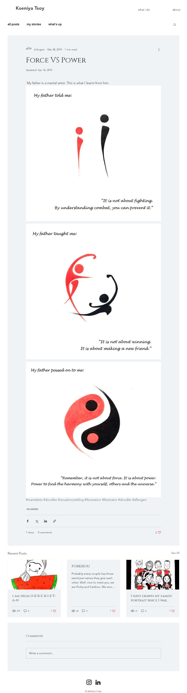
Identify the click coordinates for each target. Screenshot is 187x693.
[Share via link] (54, 521)
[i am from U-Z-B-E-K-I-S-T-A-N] (34, 574)
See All (175, 553)
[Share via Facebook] (27, 521)
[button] (174, 24)
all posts (13, 24)
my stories (34, 24)
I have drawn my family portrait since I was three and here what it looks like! (151, 598)
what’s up (55, 24)
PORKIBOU (81, 566)
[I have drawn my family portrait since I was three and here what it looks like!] (152, 574)
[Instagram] (89, 682)
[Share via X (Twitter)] (36, 521)
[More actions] (159, 49)
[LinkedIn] (98, 682)
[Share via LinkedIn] (45, 521)
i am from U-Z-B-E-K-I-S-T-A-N (34, 598)
